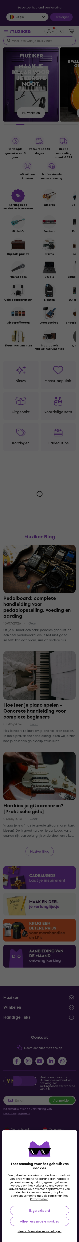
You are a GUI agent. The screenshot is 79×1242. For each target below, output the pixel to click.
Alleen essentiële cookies (39, 1221)
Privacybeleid (39, 1199)
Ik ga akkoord (39, 1210)
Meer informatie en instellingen (40, 1231)
